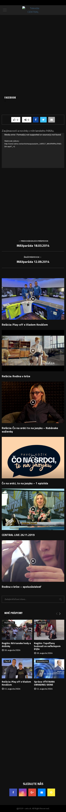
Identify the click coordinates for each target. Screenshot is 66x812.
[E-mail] (42, 792)
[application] (33, 150)
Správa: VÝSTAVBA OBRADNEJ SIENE (44, 683)
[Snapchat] (51, 792)
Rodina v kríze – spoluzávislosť (21, 587)
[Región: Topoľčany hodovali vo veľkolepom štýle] (49, 630)
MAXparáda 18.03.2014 (33, 245)
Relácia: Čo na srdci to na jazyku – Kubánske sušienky (30, 430)
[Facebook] (13, 792)
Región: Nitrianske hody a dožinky (16, 644)
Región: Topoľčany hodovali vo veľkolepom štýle (47, 646)
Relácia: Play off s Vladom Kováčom (16, 683)
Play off (7, 661)
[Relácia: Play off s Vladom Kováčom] (17, 668)
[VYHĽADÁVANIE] (60, 599)
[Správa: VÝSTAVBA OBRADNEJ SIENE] (49, 668)
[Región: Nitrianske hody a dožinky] (17, 630)
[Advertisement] (33, 201)
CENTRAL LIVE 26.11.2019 (18, 535)
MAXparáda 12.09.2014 (33, 261)
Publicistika (9, 623)
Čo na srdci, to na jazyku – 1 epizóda (25, 483)
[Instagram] (23, 792)
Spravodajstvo (42, 661)
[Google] (32, 792)
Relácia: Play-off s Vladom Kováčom (25, 324)
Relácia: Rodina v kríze (16, 376)
